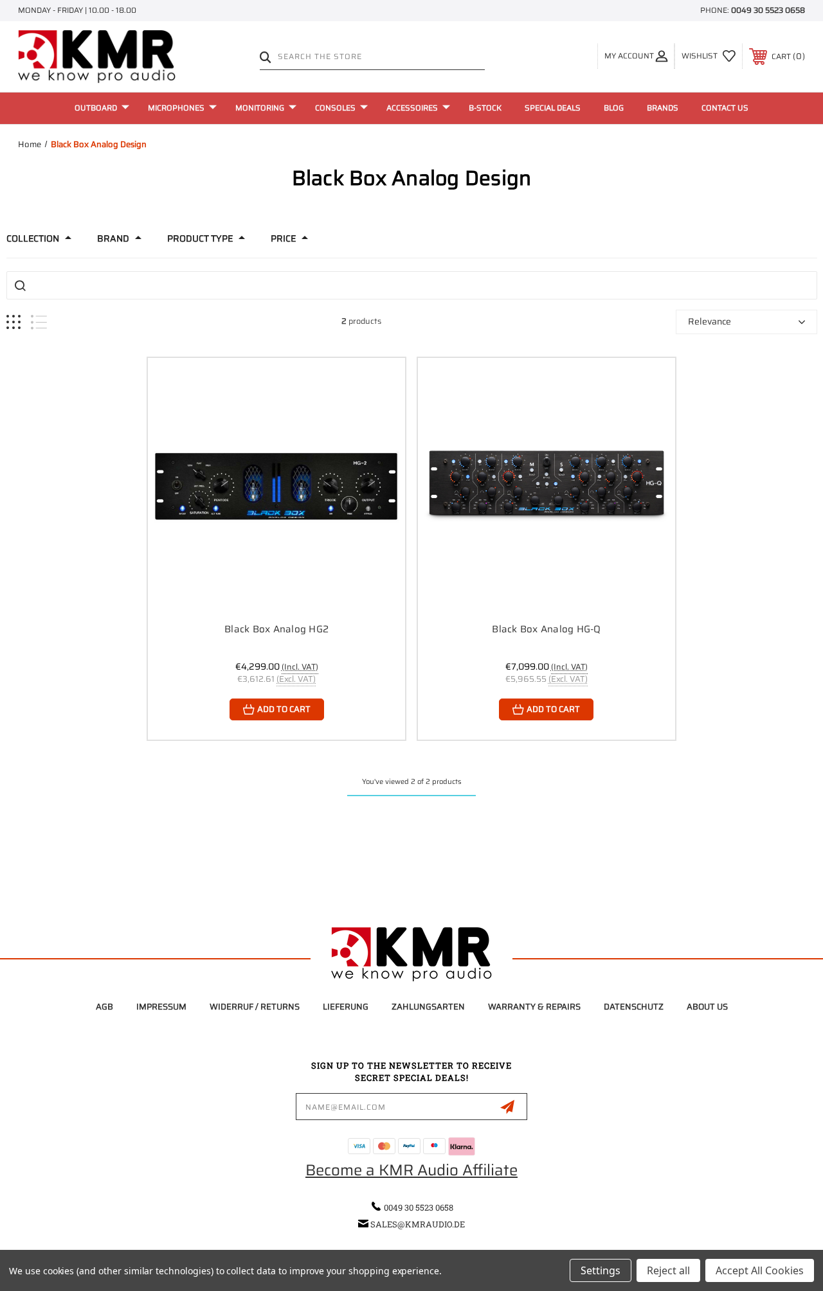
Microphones (176, 108)
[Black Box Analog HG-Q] (546, 486)
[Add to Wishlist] (379, 414)
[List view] (39, 322)
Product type (200, 238)
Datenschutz (634, 1006)
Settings (600, 1270)
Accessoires (412, 108)
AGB (104, 1006)
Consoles (335, 108)
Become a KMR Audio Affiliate (411, 1170)
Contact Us (724, 108)
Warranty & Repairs (534, 1006)
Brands (662, 108)
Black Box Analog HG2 (276, 629)
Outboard (96, 108)
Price (283, 238)
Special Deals (553, 108)
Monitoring (259, 108)
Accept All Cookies (760, 1270)
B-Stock (485, 108)
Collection (32, 238)
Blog (614, 108)
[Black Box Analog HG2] (276, 486)
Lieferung (345, 1006)
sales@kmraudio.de (417, 1224)
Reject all (668, 1270)
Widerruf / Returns (255, 1006)
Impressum (161, 1006)
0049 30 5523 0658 (768, 10)
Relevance (709, 321)
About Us (707, 1006)
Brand (113, 238)
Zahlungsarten (428, 1006)
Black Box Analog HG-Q (546, 629)
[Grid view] (13, 322)
